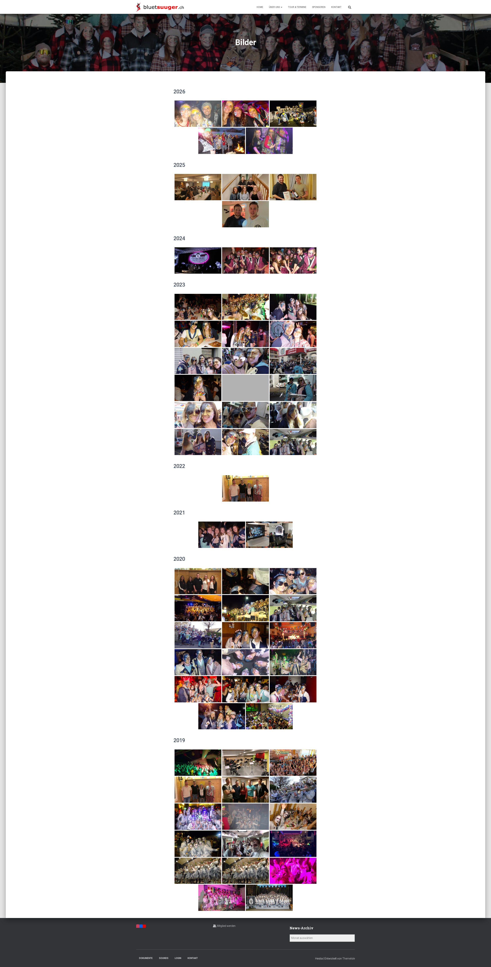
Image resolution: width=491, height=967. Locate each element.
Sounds (163, 958)
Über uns (274, 7)
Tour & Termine (297, 7)
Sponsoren (318, 7)
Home (260, 7)
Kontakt (336, 7)
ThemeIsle (348, 958)
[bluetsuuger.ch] (160, 7)
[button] (281, 7)
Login (178, 958)
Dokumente (146, 958)
